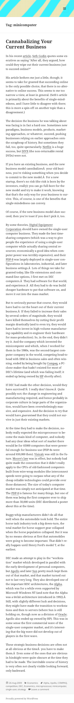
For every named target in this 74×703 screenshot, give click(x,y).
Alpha (58, 584)
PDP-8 (9, 259)
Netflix (47, 147)
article (27, 56)
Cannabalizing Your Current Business (29, 44)
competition (12, 686)
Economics (32, 682)
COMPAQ (62, 682)
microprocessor (43, 686)
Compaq (52, 363)
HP (41, 376)
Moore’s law (20, 458)
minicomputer (59, 686)
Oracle (62, 614)
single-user (11, 689)
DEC (21, 686)
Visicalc (39, 454)
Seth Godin (39, 56)
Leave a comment (40, 689)
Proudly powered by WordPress (22, 698)
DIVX (25, 151)
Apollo (15, 571)
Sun (34, 571)
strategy (22, 689)
